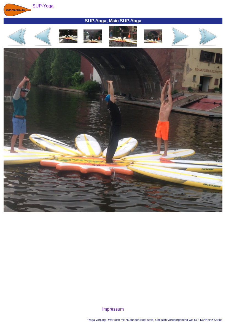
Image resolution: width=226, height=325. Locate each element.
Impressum (113, 309)
